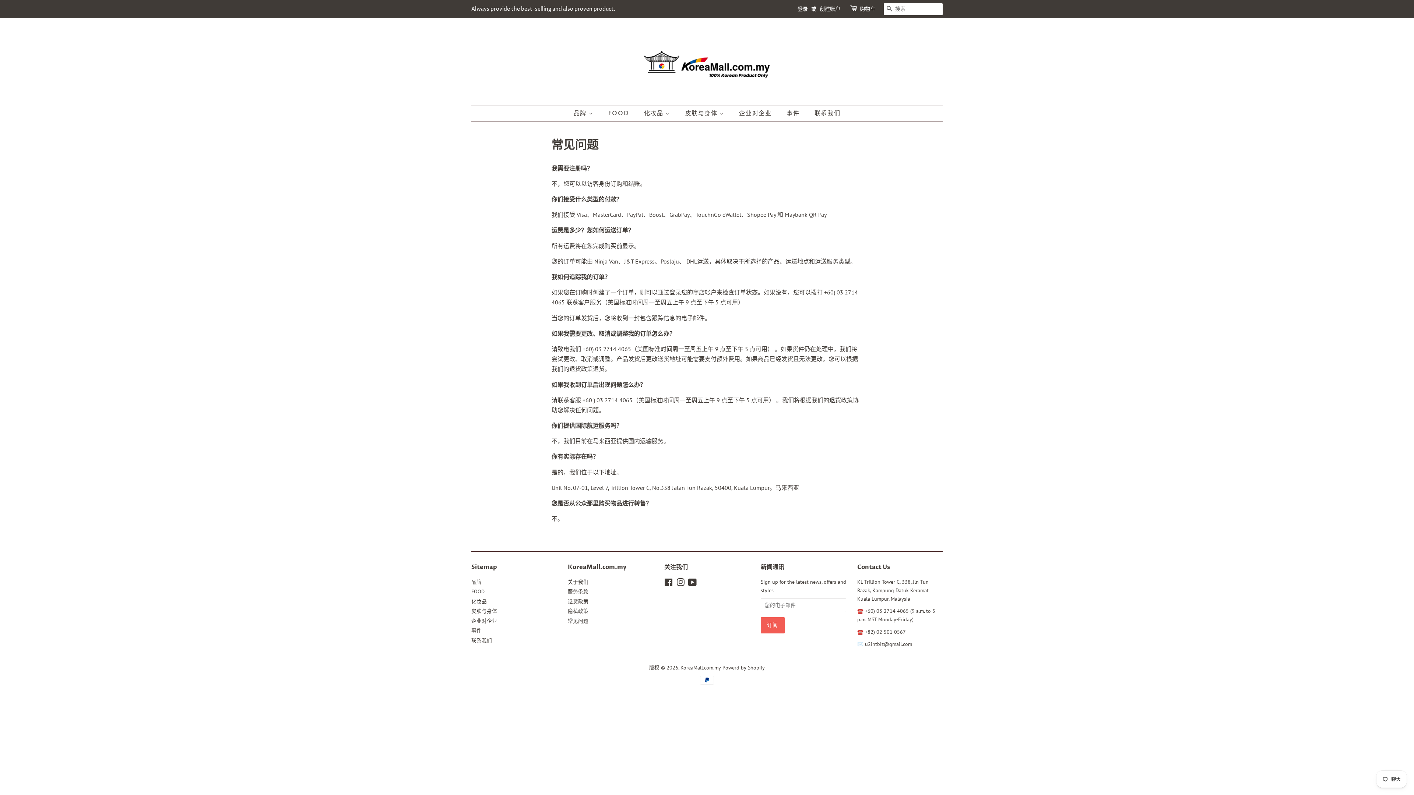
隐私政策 (578, 611)
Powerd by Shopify (743, 667)
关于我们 (578, 582)
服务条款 (578, 591)
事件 (793, 113)
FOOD (618, 113)
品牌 (581, 113)
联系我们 (827, 113)
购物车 (867, 9)
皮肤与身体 (702, 113)
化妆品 (654, 113)
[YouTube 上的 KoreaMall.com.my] (692, 583)
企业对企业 (755, 113)
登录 (803, 9)
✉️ (861, 644)
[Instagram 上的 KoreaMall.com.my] (680, 583)
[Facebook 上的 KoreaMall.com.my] (668, 583)
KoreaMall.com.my (700, 667)
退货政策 (578, 601)
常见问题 (578, 621)
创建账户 (830, 9)
